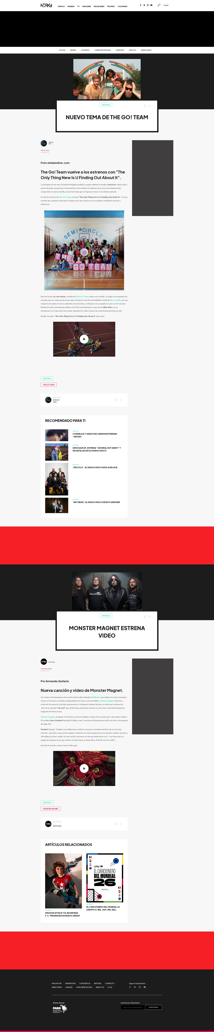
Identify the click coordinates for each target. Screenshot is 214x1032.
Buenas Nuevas (146, 50)
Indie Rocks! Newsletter (130, 1003)
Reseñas (73, 50)
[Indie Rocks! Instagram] (148, 5)
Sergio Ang (51, 143)
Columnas (122, 6)
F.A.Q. (110, 987)
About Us (100, 987)
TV (78, 6)
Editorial (52, 662)
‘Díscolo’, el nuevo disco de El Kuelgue (95, 467)
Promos (111, 6)
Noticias (62, 50)
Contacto (109, 983)
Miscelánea (99, 6)
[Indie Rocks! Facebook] (141, 5)
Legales (69, 987)
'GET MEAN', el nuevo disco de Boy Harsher (96, 502)
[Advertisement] (107, 29)
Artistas (97, 983)
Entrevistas (120, 50)
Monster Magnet (46, 669)
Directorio (57, 987)
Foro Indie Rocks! (84, 987)
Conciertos (85, 50)
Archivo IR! (57, 983)
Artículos (132, 50)
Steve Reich (115, 300)
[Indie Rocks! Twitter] (144, 5)
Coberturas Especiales (103, 50)
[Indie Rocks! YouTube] (151, 5)
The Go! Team (45, 150)
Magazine (86, 6)
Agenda (70, 6)
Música (61, 6)
